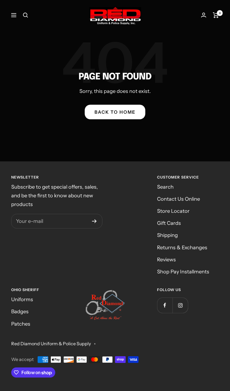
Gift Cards (169, 223)
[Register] (94, 221)
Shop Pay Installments (183, 272)
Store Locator (173, 211)
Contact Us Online (178, 199)
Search (165, 187)
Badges (20, 311)
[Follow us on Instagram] (180, 305)
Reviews (166, 260)
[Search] (25, 15)
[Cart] (216, 15)
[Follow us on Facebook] (165, 305)
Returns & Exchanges (182, 247)
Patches (20, 324)
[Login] (203, 15)
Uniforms (22, 299)
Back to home (115, 112)
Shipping (167, 235)
